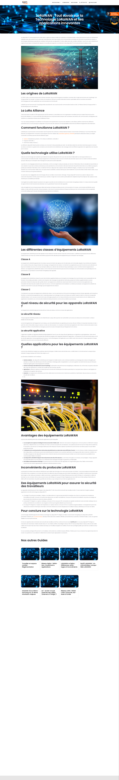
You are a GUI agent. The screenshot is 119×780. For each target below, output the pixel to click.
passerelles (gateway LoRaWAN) (66, 133)
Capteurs (26, 139)
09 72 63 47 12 (84, 2)
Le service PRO (66, 2)
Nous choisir (74, 2)
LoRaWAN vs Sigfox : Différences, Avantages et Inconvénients (69, 565)
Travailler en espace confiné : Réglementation (29, 565)
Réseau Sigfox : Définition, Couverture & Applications (49, 565)
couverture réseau (38, 516)
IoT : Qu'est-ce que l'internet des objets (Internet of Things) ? (49, 592)
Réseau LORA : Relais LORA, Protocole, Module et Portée (68, 592)
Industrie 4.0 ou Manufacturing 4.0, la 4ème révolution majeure (30, 592)
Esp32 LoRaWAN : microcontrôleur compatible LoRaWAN (88, 565)
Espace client (93, 2)
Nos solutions (55, 2)
